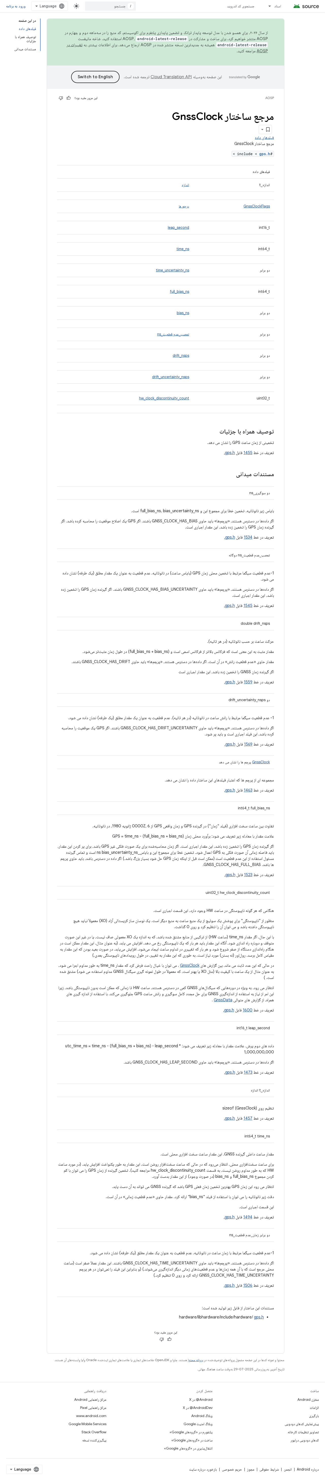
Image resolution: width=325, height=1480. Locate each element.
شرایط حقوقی (269, 1469)
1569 (248, 744)
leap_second (178, 227)
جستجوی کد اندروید (241, 6)
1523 (248, 874)
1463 (248, 790)
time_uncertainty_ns (172, 270)
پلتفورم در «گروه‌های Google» (191, 1432)
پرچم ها (184, 206)
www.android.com (91, 1415)
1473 (248, 1072)
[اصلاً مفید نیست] (61, 98)
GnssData (223, 1000)
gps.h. (229, 452)
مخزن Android (308, 1399)
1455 (247, 452)
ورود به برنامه (15, 6)
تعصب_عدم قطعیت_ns (173, 334)
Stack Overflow (94, 1432)
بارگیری (314, 1415)
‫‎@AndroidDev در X (198, 1407)
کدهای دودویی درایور (304, 1440)
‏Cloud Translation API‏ (171, 76)
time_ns (182, 249)
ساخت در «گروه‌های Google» (192, 1440)
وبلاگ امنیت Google (198, 1424)
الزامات (314, 1407)
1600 (247, 1010)
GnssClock (261, 762)
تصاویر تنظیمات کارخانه (303, 1432)
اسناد (277, 6)
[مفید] (68, 98)
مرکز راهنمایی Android (90, 1399)
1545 (247, 605)
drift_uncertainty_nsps (170, 377)
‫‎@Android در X (201, 1399)
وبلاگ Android (202, 1415)
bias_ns (183, 313)
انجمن (288, 1469)
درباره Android (308, 1469)
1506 (247, 1285)
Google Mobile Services (87, 1424)
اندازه (185, 185)
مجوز (250, 1469)
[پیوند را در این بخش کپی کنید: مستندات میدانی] (231, 475)
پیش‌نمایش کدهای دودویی (302, 1424)
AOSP (269, 98)
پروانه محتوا (195, 1360)
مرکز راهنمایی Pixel (93, 1407)
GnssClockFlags (256, 206)
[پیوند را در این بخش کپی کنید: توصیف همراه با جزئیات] (214, 432)
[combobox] (110, 6)
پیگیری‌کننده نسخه (94, 1440)
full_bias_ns (179, 291)
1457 (247, 1118)
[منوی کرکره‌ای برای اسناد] (267, 6)
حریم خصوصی (232, 1469)
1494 (247, 1217)
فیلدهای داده (264, 137)
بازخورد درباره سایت (203, 1469)
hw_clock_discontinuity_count (164, 398)
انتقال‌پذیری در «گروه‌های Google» (188, 1448)
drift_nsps (181, 355)
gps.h (264, 153)
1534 (248, 537)
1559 (248, 682)
